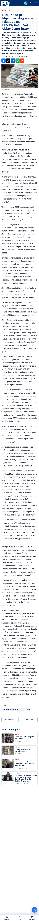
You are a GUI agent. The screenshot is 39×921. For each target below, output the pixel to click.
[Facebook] (3, 60)
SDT (23, 709)
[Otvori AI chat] (34, 910)
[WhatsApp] (17, 60)
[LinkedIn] (13, 60)
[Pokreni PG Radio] (25, 3)
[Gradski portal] (5, 3)
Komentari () (10, 719)
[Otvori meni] (35, 3)
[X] (8, 60)
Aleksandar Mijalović (11, 709)
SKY (28, 709)
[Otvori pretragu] (30, 3)
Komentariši (29, 719)
